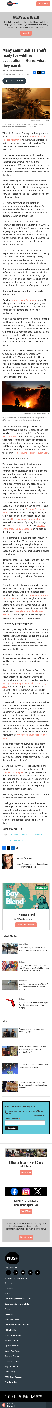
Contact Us (9, 1288)
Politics (22, 962)
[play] (3, 1405)
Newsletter (9, 1294)
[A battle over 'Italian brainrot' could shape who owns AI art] (10, 1068)
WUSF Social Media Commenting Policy (26, 1203)
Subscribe (26, 33)
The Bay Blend (26, 915)
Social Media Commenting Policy (17, 1304)
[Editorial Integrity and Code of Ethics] (26, 1153)
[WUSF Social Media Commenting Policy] (26, 1191)
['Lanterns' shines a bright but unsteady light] (10, 1033)
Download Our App (12, 1361)
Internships (9, 1314)
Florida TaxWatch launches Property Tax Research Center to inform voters (34, 1005)
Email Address (12, 1118)
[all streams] (49, 1405)
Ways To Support (11, 1367)
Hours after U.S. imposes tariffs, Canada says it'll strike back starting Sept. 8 (33, 1049)
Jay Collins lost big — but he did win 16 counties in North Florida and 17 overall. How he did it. (34, 968)
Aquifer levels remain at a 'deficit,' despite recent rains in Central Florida (33, 987)
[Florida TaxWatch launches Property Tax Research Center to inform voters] (10, 1003)
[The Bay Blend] (26, 896)
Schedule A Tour (11, 1382)
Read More (26, 1172)
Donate (44, 4)
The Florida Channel (12, 1320)
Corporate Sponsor (12, 1356)
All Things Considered (18, 835)
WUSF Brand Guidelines (13, 1377)
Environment (23, 980)
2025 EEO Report (11, 1340)
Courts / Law (23, 944)
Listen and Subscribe (26, 924)
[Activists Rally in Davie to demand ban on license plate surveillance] (10, 948)
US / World (38, 835)
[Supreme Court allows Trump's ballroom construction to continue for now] (10, 1086)
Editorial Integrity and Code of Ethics (26, 1164)
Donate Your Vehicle (12, 1351)
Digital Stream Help (12, 1346)
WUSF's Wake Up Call (26, 18)
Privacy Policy (10, 1372)
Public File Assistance (13, 1335)
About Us (8, 1283)
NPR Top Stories (16, 840)
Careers (8, 1309)
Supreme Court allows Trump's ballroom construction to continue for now (33, 1085)
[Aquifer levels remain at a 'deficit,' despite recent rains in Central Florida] (10, 985)
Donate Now (26, 1237)
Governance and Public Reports (17, 1325)
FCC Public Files (11, 1330)
